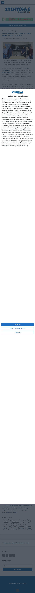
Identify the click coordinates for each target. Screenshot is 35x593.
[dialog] (17, 296)
